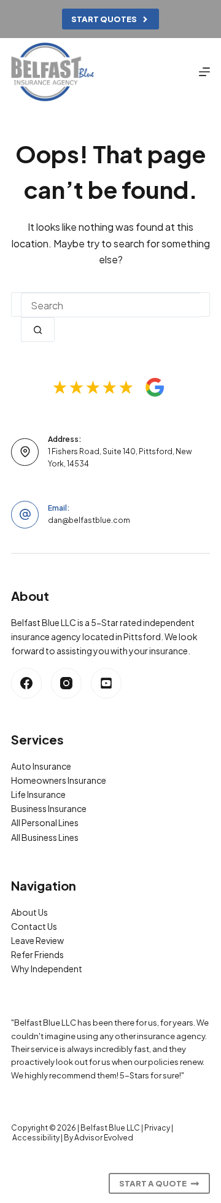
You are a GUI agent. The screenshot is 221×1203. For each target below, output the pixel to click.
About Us (29, 912)
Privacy (157, 1127)
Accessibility (36, 1137)
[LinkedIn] (106, 683)
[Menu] (204, 71)
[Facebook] (26, 683)
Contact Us (34, 926)
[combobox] (110, 305)
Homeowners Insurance (58, 780)
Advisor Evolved (103, 1137)
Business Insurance (49, 808)
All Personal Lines (45, 822)
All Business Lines (45, 837)
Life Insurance (38, 794)
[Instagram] (66, 683)
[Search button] (38, 329)
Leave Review (37, 940)
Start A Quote (153, 1183)
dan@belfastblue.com (89, 520)
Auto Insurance (41, 766)
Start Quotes (104, 19)
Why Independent (46, 968)
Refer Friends (37, 954)
